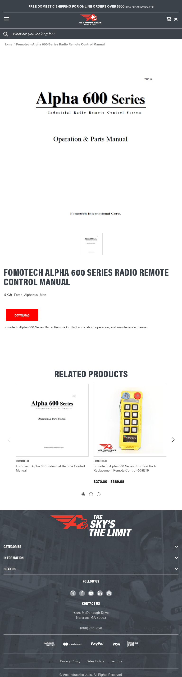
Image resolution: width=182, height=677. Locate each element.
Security (116, 661)
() (176, 18)
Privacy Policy (70, 661)
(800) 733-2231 (91, 627)
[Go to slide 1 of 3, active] (83, 494)
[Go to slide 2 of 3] (91, 494)
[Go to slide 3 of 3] (98, 494)
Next (173, 441)
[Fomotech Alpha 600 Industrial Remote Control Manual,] (52, 420)
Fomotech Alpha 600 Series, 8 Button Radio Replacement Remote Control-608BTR (125, 468)
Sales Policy (95, 661)
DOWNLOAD (22, 315)
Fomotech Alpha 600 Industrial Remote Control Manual (50, 468)
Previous (9, 441)
